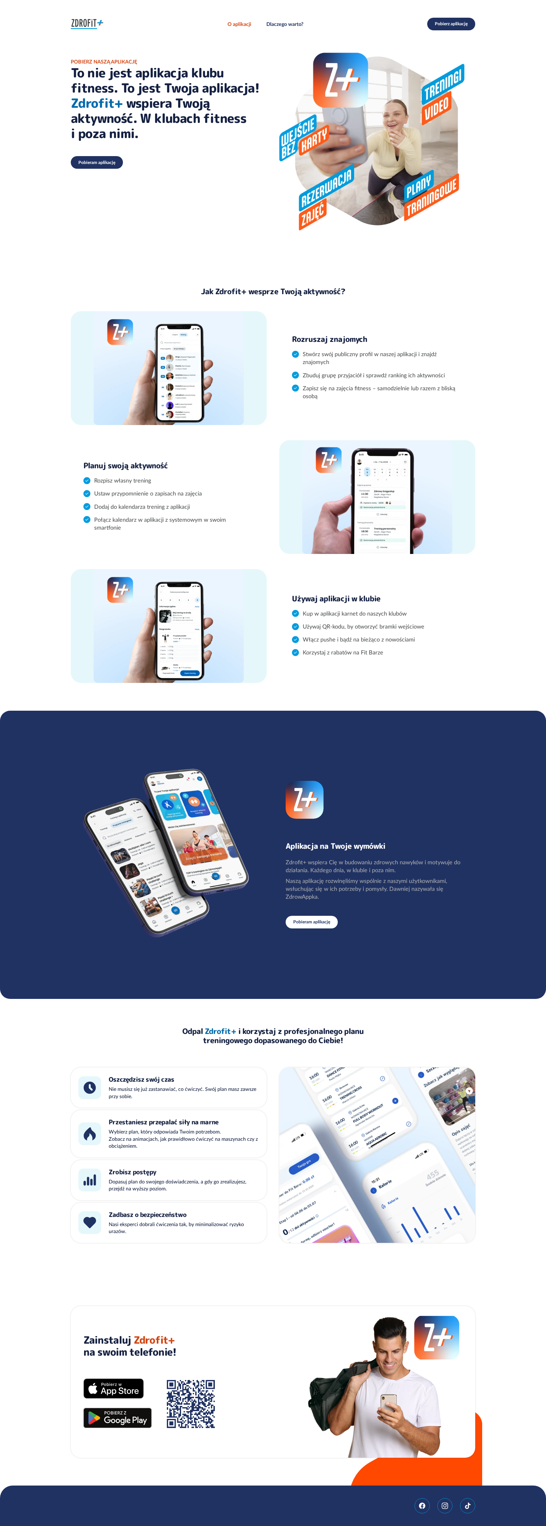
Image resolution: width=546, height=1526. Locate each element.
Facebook (422, 1505)
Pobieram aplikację (96, 162)
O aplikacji (239, 24)
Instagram (444, 1505)
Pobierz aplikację (451, 23)
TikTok (467, 1505)
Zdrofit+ (87, 24)
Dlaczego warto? (284, 24)
